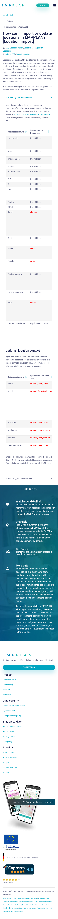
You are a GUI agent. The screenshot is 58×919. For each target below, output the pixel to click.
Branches (7, 695)
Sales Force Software (14, 905)
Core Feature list (9, 680)
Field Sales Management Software (25, 898)
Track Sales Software (10, 908)
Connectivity (8, 685)
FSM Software (7, 898)
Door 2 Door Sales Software (31, 905)
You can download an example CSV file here (32, 114)
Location (26, 54)
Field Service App (42, 908)
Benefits (6, 690)
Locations (7, 51)
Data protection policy (12, 716)
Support (6, 762)
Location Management (33, 48)
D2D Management (17, 911)
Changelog (7, 741)
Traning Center (9, 736)
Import (19, 54)
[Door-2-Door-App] (29, 805)
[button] (55, 5)
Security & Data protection (14, 706)
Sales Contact (8, 752)
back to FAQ (8, 15)
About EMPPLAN (10, 767)
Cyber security (9, 711)
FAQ (7, 48)
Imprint (6, 772)
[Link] (13, 5)
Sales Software (47, 905)
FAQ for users (8, 731)
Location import (16, 48)
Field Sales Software (26, 902)
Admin (8, 54)
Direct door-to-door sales (27, 908)
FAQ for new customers (12, 727)
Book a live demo (10, 757)
